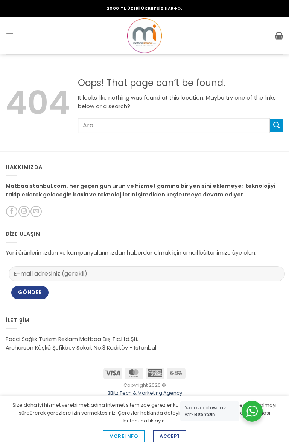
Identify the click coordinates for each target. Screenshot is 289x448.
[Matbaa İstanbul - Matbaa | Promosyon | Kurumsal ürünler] (144, 35)
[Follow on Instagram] (24, 211)
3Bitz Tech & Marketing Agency (144, 393)
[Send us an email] (36, 211)
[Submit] (276, 125)
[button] (10, 35)
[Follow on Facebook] (11, 211)
